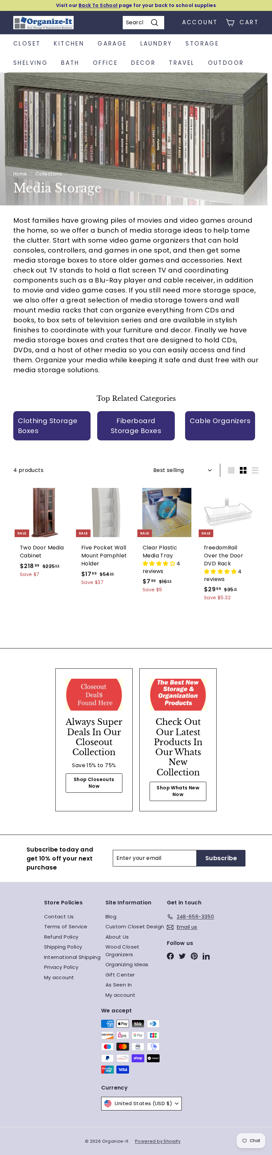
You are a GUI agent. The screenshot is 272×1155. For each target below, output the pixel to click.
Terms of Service (66, 926)
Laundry (156, 44)
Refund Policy (61, 936)
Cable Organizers (220, 420)
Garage (112, 44)
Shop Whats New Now (178, 791)
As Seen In (118, 984)
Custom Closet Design (134, 926)
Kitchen (69, 44)
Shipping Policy (63, 946)
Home (20, 174)
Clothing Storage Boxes (47, 425)
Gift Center (120, 974)
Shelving (30, 63)
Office (105, 63)
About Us (117, 936)
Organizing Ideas (127, 964)
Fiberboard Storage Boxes (136, 425)
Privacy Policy (61, 967)
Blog (111, 916)
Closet (26, 44)
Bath (70, 63)
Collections (48, 174)
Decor (143, 63)
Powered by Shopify (157, 1141)
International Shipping (72, 957)
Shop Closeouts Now (94, 782)
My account (59, 977)
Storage (202, 44)
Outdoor (226, 63)
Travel (181, 63)
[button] (159, 563)
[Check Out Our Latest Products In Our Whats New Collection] (178, 695)
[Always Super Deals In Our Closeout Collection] (94, 695)
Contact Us (59, 916)
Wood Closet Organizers (122, 950)
